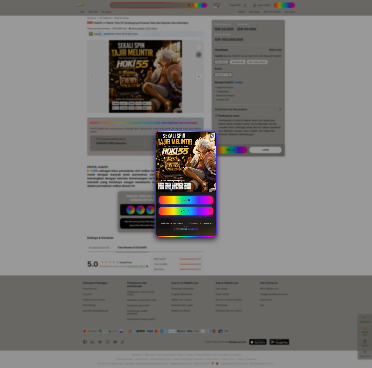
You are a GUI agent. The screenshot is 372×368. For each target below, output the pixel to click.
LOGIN (186, 200)
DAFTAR (186, 211)
